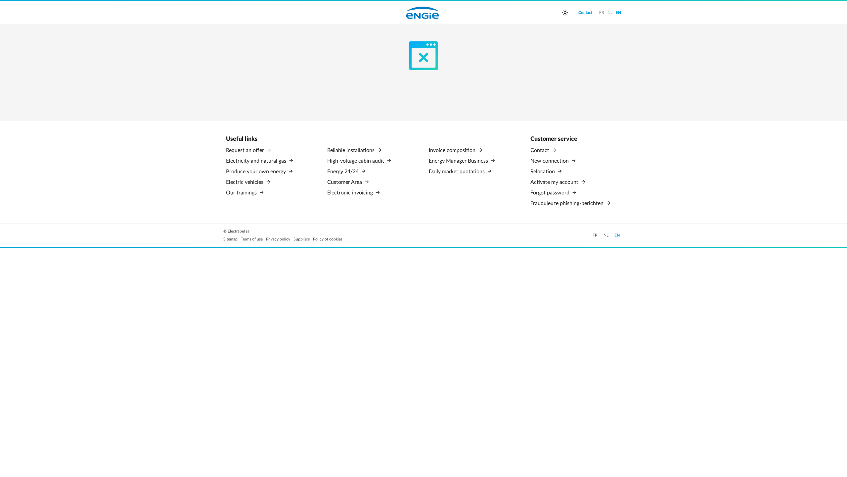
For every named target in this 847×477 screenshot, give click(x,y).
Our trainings (242, 192)
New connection (550, 161)
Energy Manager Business (459, 161)
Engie (422, 12)
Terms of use (252, 239)
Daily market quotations (457, 171)
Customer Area (345, 182)
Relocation (543, 171)
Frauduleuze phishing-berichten (567, 203)
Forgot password (550, 192)
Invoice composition (453, 150)
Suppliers (301, 239)
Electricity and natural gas (257, 161)
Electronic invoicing (350, 192)
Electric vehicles (245, 182)
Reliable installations (351, 150)
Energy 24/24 (343, 171)
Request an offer (245, 150)
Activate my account (555, 182)
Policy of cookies (327, 239)
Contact (540, 150)
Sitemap (230, 239)
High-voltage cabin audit (356, 161)
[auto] (565, 13)
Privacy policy (278, 239)
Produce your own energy (256, 171)
